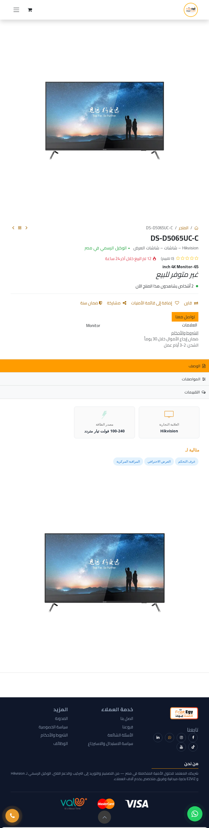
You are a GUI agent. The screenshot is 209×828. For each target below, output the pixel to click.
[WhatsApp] (169, 737)
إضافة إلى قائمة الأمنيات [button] (152, 303)
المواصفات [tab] (191, 379)
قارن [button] (188, 303)
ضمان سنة (89, 303)
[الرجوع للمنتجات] (20, 228)
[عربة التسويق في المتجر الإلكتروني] (30, 10)
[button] (104, 817)
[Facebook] (193, 737)
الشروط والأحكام (54, 735)
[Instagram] (181, 737)
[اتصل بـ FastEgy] (12, 816)
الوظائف (60, 743)
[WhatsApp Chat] (194, 813)
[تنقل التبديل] (16, 10)
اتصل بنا (126, 718)
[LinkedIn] (157, 737)
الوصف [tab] (195, 365)
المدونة (61, 718)
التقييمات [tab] (193, 392)
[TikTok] (193, 746)
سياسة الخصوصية (53, 727)
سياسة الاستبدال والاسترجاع (110, 743)
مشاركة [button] (114, 303)
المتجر (183, 228)
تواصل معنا (185, 317)
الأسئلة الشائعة (120, 735)
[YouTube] (181, 746)
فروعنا (127, 727)
